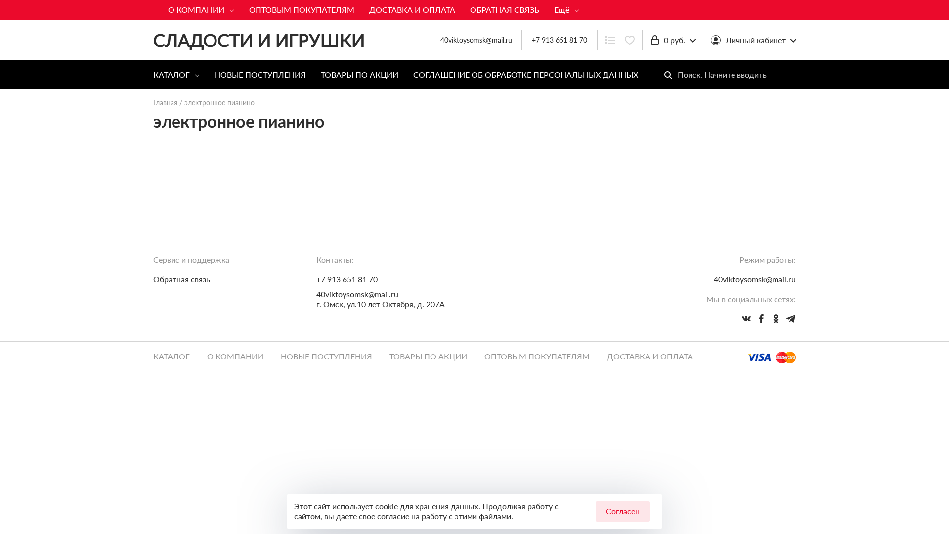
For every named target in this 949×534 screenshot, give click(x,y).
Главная (165, 102)
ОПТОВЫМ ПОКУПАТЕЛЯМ (301, 9)
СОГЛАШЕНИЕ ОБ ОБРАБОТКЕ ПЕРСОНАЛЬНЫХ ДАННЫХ (525, 74)
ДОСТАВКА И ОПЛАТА (412, 9)
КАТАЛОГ (171, 74)
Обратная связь (181, 279)
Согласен (623, 511)
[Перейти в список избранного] (630, 40)
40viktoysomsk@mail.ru (357, 294)
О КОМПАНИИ (196, 9)
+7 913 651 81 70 (559, 40)
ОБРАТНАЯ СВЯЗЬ (504, 9)
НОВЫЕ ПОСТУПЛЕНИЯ (260, 74)
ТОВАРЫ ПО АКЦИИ (359, 74)
